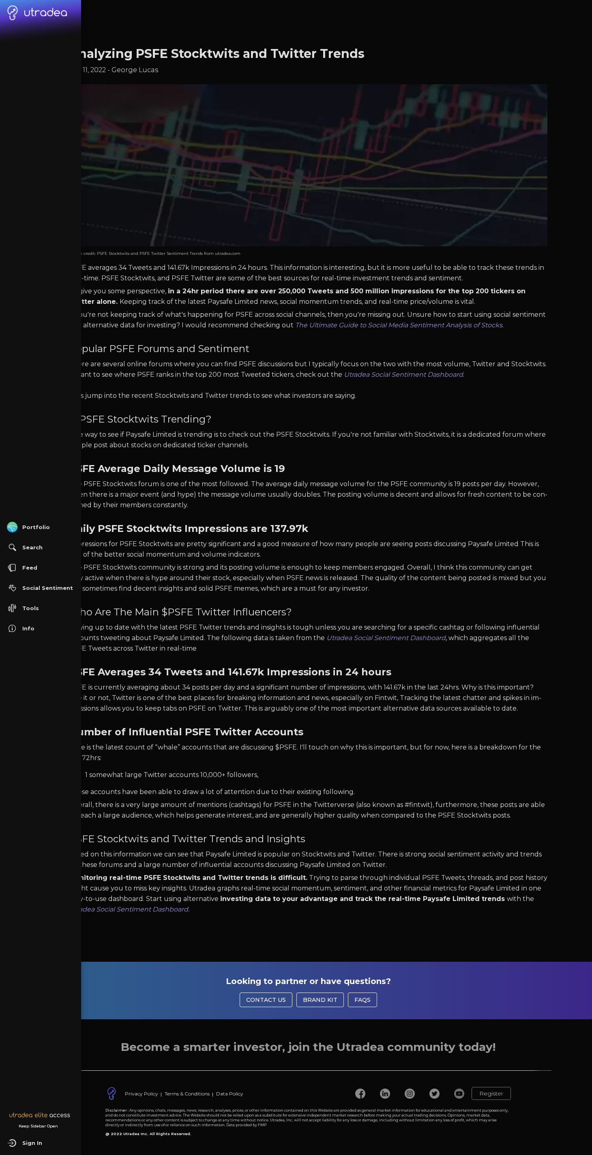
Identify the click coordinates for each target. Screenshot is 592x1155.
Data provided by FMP (246, 1125)
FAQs (362, 999)
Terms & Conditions (187, 1094)
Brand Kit (320, 999)
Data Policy (229, 1094)
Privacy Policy (141, 1094)
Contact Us (266, 999)
